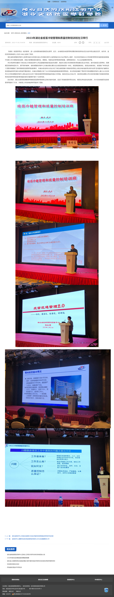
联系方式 (11, 591)
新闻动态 (17, 33)
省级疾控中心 (71, 579)
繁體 (49, 1)
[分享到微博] (83, 42)
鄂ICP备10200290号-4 (35, 588)
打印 (107, 42)
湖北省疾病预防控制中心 (51, 12)
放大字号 (94, 43)
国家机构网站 (15, 579)
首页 (12, 33)
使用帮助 (63, 1)
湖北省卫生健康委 (43, 579)
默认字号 (97, 43)
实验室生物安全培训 (13, 564)
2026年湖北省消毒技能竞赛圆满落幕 (18, 558)
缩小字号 (99, 43)
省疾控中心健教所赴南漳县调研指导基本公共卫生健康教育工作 (30, 539)
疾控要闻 (23, 33)
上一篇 (8, 536)
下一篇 (8, 539)
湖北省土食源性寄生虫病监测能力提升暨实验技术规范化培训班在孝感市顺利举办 (31, 561)
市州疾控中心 (98, 579)
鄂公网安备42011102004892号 (22, 594)
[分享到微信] (80, 42)
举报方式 (18, 591)
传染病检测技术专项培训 (14, 567)
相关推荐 (11, 549)
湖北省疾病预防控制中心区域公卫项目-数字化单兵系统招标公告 (26, 554)
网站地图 (5, 591)
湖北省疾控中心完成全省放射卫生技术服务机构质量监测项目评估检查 (32, 536)
